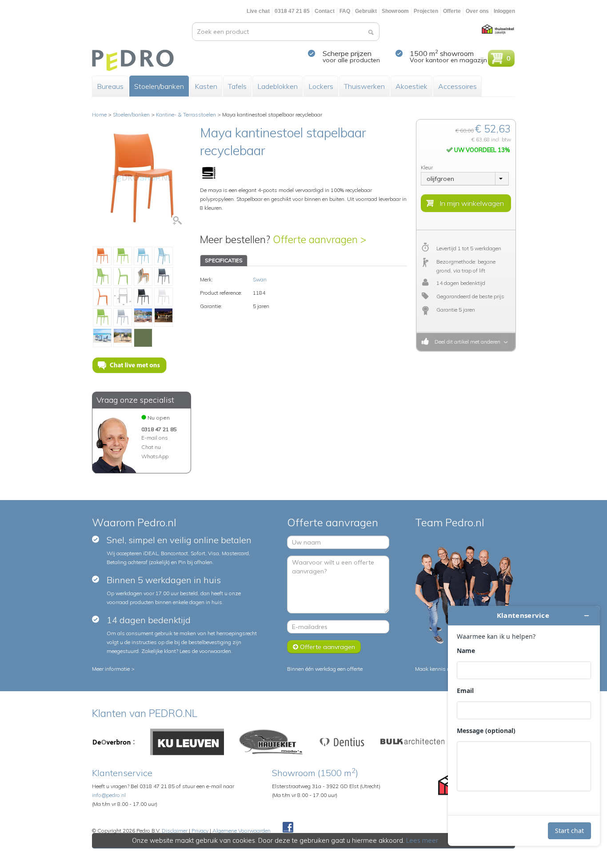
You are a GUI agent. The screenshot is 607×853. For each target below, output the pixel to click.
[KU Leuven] (187, 741)
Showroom (395, 11)
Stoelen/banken (159, 86)
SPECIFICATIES (224, 260)
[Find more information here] (524, 726)
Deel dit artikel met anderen (466, 341)
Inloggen (504, 11)
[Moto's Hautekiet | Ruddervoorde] (271, 741)
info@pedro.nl (109, 795)
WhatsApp (154, 456)
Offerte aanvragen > (319, 239)
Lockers (320, 86)
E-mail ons (154, 437)
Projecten (426, 11)
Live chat (258, 11)
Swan (260, 279)
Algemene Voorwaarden (241, 830)
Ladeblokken (277, 86)
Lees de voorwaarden (205, 651)
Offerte (452, 11)
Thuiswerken (364, 86)
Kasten (206, 86)
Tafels (237, 86)
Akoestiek (411, 86)
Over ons (477, 11)
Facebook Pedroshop (288, 828)
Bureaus (110, 86)
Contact (325, 11)
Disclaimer (175, 830)
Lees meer (422, 841)
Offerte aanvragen (326, 647)
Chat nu (151, 447)
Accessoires (457, 86)
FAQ (344, 11)
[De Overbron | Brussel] (114, 741)
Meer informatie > (113, 668)
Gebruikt (366, 11)
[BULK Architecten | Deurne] (412, 741)
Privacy (200, 830)
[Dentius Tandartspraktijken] (342, 741)
